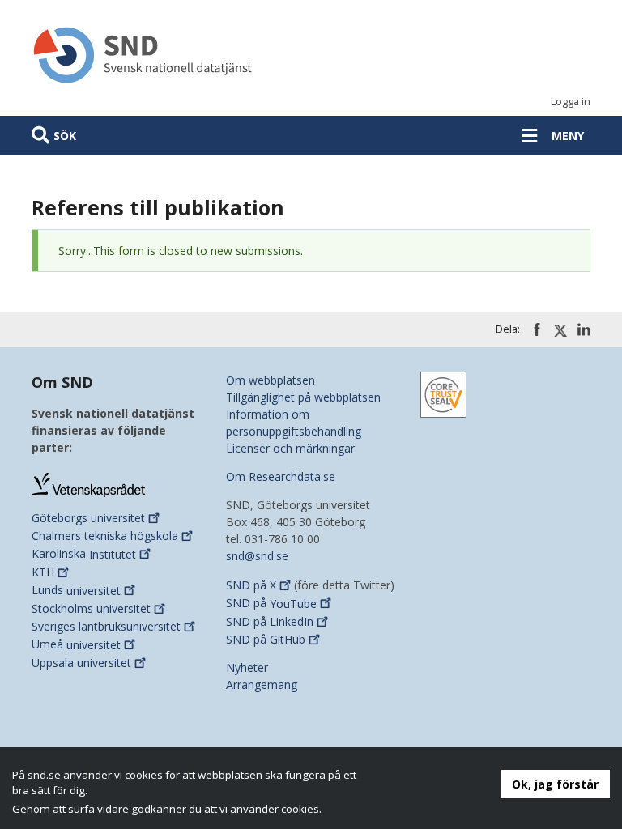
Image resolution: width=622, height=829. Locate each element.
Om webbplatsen (270, 380)
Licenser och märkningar (290, 448)
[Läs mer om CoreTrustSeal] (443, 393)
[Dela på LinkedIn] (583, 329)
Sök (64, 135)
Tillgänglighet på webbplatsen (303, 397)
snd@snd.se (257, 555)
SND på (251, 585)
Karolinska (84, 554)
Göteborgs (88, 517)
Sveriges (106, 626)
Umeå (76, 645)
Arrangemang (261, 684)
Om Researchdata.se (280, 476)
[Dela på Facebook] (536, 329)
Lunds (76, 590)
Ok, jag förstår (555, 784)
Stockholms (91, 608)
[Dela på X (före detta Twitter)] (560, 330)
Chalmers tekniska (105, 535)
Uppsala (81, 662)
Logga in (570, 101)
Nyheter (247, 667)
